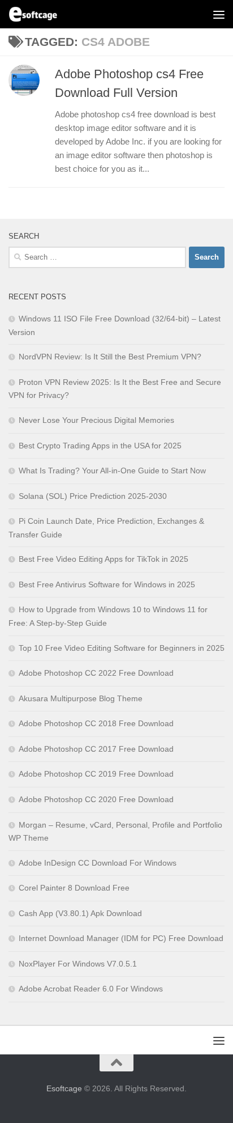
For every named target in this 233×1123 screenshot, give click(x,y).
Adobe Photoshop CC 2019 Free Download (96, 773)
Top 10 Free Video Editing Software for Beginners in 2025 (122, 647)
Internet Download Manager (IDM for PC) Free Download (121, 938)
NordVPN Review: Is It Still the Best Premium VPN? (110, 356)
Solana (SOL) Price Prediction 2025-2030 (93, 496)
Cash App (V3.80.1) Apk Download (80, 913)
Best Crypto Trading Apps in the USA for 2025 (100, 445)
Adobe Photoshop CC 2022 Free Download (96, 672)
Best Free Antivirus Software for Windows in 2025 (107, 584)
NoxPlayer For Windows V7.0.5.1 (78, 963)
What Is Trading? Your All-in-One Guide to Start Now (112, 470)
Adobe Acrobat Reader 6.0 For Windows (91, 988)
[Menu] (219, 14)
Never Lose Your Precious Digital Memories (96, 420)
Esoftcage (64, 1088)
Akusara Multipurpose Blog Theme (81, 698)
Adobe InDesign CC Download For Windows (97, 862)
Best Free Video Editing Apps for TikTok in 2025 (103, 558)
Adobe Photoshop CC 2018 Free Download (96, 723)
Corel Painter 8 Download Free (74, 887)
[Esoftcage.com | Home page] (41, 14)
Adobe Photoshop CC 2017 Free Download (96, 748)
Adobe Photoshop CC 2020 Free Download (96, 799)
